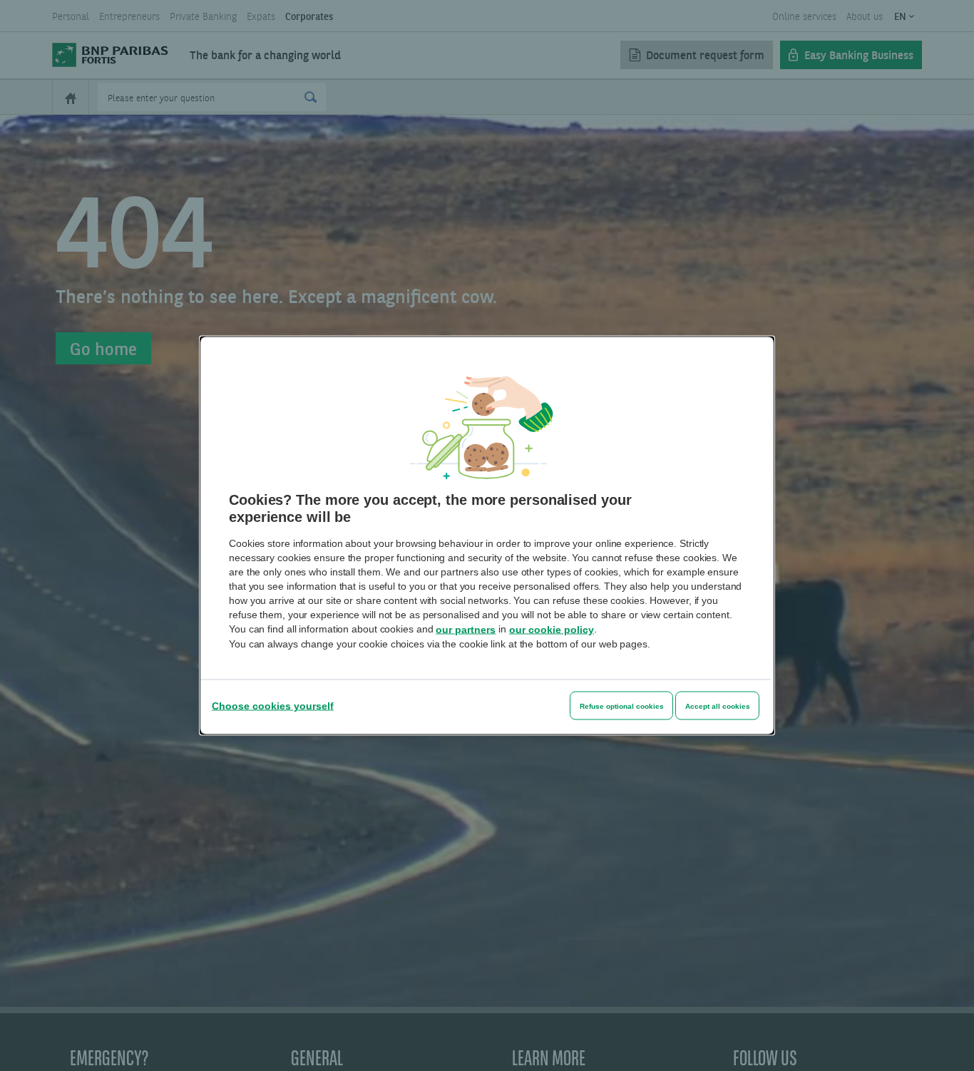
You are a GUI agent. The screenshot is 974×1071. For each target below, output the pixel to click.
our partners (466, 629)
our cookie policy (551, 629)
